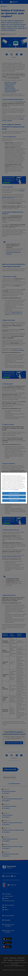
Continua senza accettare (14, 496)
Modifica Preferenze (14, 500)
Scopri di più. (16, 489)
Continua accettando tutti (14, 493)
